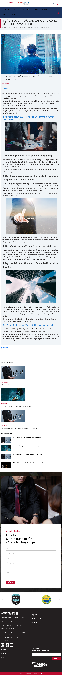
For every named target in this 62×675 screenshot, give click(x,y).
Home (4, 27)
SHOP (3, 657)
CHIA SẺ (3, 653)
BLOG (8, 27)
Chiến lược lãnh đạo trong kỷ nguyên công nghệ (16, 406)
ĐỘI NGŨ (34, 615)
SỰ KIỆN (3, 649)
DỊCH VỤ (34, 622)
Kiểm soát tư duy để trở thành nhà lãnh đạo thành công (28, 462)
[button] (4, 348)
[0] (56, 3)
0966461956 (7, 640)
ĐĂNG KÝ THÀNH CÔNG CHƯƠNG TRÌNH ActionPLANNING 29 (18, 385)
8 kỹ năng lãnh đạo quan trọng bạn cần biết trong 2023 (19, 428)
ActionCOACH (36, 618)
